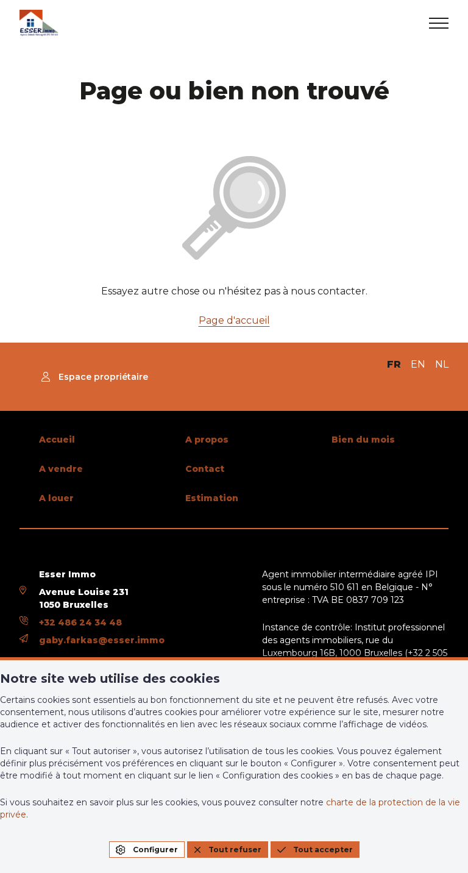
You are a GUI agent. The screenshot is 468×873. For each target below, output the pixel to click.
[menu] (438, 23)
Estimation (211, 498)
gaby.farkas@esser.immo (102, 640)
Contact (204, 468)
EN (418, 364)
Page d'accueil (234, 320)
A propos (207, 439)
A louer (56, 498)
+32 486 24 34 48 (80, 622)
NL (441, 364)
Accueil (57, 439)
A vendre (61, 468)
